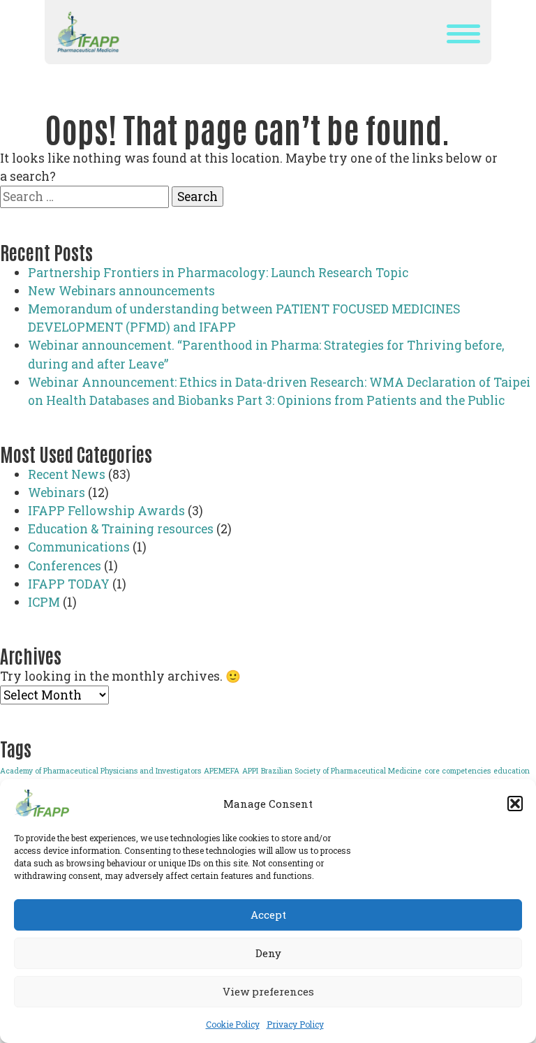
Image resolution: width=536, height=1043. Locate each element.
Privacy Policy (295, 1024)
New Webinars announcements (121, 291)
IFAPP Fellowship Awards (106, 511)
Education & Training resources (121, 529)
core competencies (457, 771)
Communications (79, 547)
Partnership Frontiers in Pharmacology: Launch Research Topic (218, 273)
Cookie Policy (233, 1024)
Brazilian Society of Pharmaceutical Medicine (341, 771)
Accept (268, 915)
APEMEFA (221, 771)
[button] (515, 804)
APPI (250, 771)
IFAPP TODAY (69, 584)
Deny (268, 953)
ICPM (44, 602)
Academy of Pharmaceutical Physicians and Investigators (100, 771)
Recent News (66, 474)
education (511, 771)
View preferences (268, 991)
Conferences (64, 566)
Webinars (56, 492)
